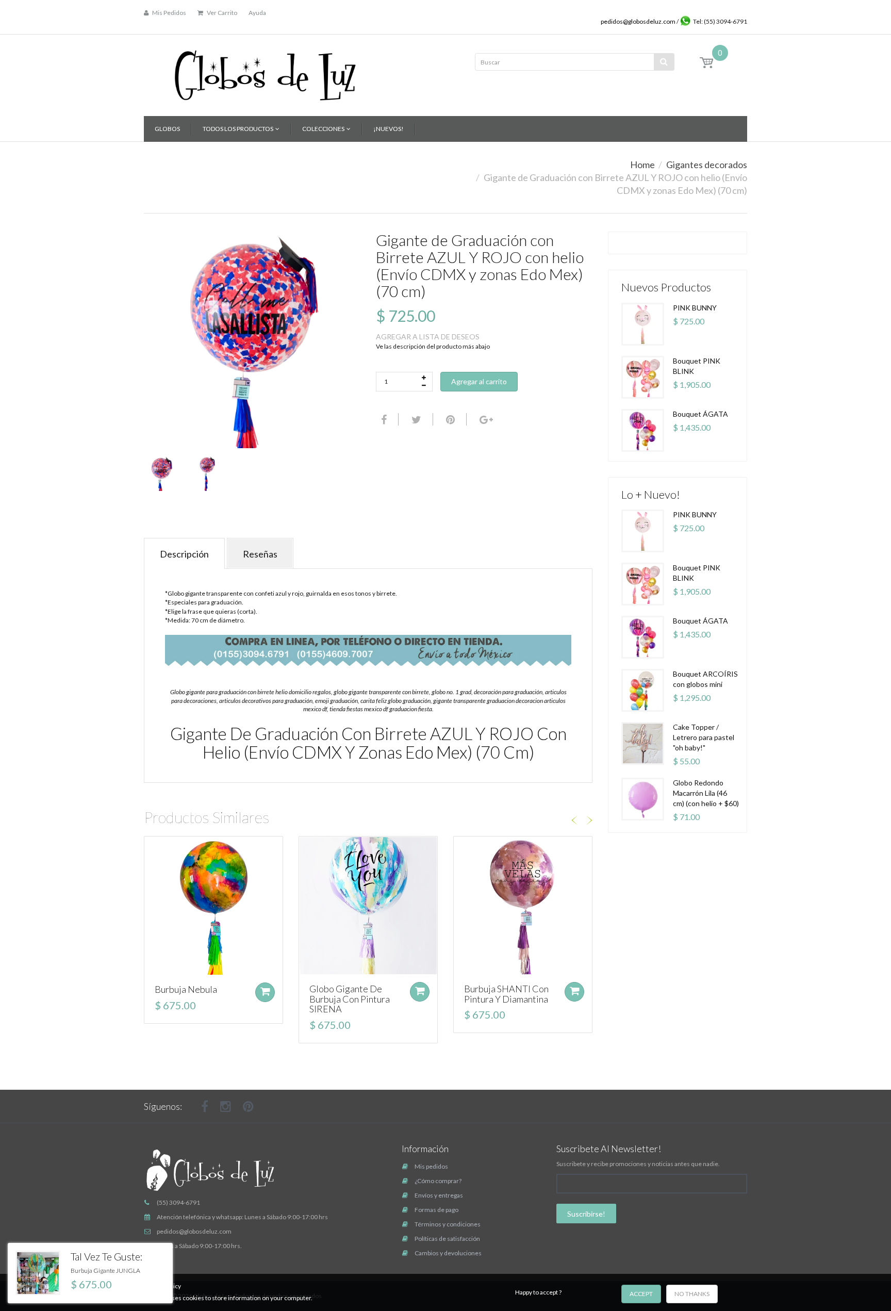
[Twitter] (415, 419)
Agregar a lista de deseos (428, 336)
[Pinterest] (248, 1106)
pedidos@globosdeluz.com (638, 21)
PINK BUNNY (695, 307)
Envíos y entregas (439, 1195)
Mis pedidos (431, 1166)
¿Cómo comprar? (438, 1181)
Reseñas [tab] (260, 554)
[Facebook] (382, 419)
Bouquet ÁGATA (700, 413)
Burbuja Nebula (186, 989)
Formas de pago (436, 1210)
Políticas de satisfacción (447, 1238)
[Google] (485, 419)
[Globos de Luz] (265, 72)
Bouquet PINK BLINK (696, 365)
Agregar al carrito (479, 381)
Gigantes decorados (706, 164)
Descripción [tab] (184, 554)
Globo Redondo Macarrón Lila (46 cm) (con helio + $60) (706, 793)
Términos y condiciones (448, 1224)
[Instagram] (226, 1106)
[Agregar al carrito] (265, 992)
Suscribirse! (586, 1213)
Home (642, 164)
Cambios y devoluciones (448, 1253)
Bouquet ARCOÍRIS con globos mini (705, 679)
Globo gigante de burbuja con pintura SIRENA (349, 999)
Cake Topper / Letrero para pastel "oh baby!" (703, 737)
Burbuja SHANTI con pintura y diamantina (506, 994)
